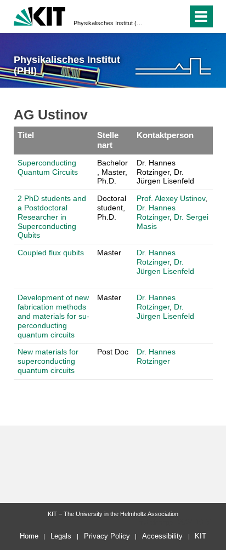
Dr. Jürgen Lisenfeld (165, 266)
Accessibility (162, 536)
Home (29, 536)
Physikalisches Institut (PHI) (110, 23)
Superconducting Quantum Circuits (48, 167)
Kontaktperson (165, 135)
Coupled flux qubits (51, 252)
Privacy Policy (107, 536)
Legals (60, 536)
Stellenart (107, 140)
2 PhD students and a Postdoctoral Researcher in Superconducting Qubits (52, 216)
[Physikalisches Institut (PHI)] (173, 66)
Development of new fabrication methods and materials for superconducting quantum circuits (53, 316)
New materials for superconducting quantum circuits (48, 361)
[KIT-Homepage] (40, 15)
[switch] (159, 16)
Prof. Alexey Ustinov (171, 198)
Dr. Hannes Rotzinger (156, 212)
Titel (26, 135)
